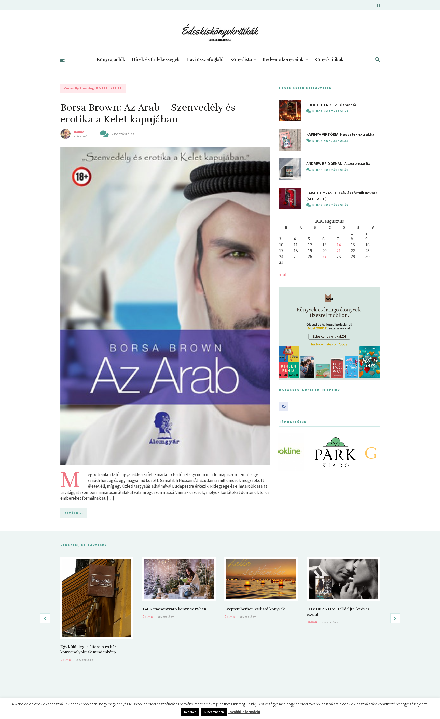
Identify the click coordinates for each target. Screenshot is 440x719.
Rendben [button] (190, 712)
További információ (244, 711)
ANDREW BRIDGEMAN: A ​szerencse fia (338, 163)
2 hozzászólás (122, 133)
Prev (286, 452)
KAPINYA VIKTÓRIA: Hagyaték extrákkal (340, 134)
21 (339, 250)
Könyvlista (241, 59)
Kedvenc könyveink (283, 59)
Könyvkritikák (328, 59)
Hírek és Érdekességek (156, 59)
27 (324, 256)
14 (339, 245)
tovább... (73, 513)
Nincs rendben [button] (214, 712)
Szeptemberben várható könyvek (254, 609)
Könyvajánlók (111, 59)
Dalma (79, 132)
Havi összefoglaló (205, 59)
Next (373, 452)
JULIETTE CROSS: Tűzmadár (331, 104)
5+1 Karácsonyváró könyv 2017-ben (174, 609)
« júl (282, 274)
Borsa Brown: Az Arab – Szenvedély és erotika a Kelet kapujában (147, 113)
